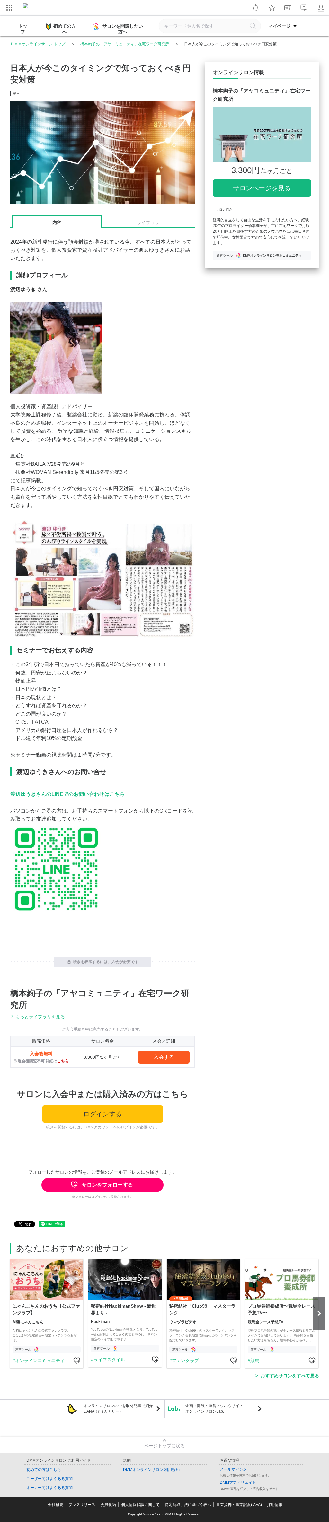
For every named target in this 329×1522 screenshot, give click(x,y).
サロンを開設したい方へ (122, 28)
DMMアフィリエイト (238, 1482)
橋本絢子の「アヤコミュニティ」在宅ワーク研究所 (124, 44)
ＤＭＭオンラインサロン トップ (37, 44)
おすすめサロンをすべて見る (290, 1375)
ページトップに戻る (164, 1445)
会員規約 (108, 1504)
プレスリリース (81, 1504)
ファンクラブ (185, 1360)
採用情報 (274, 1504)
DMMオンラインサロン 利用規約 (151, 1469)
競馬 (254, 1360)
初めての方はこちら (43, 1469)
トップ (22, 28)
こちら (63, 1061)
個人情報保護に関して (140, 1504)
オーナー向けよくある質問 (49, 1487)
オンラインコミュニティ (40, 1360)
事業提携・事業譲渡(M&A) (239, 1504)
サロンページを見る (262, 188)
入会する (164, 1057)
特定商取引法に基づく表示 (188, 1504)
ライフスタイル (109, 1359)
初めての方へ (64, 28)
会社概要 (55, 1504)
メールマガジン (233, 1469)
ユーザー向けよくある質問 (49, 1478)
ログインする (102, 1114)
